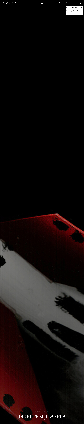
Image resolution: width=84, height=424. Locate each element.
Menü (80, 3)
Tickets (68, 3)
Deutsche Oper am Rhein (9, 3)
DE (77, 3)
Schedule (62, 3)
